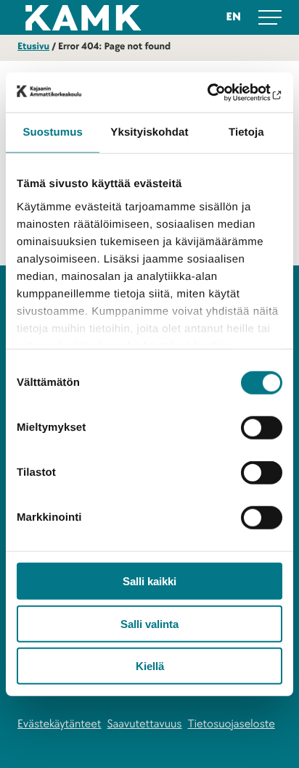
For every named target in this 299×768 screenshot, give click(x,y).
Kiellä (150, 666)
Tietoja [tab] (246, 132)
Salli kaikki (149, 581)
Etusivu (33, 47)
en (233, 16)
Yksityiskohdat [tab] (149, 132)
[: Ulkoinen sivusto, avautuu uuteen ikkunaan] (218, 92)
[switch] (261, 427)
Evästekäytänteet (59, 724)
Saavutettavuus (144, 724)
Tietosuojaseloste (231, 724)
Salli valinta (149, 623)
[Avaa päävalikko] (270, 17)
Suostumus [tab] (52, 132)
